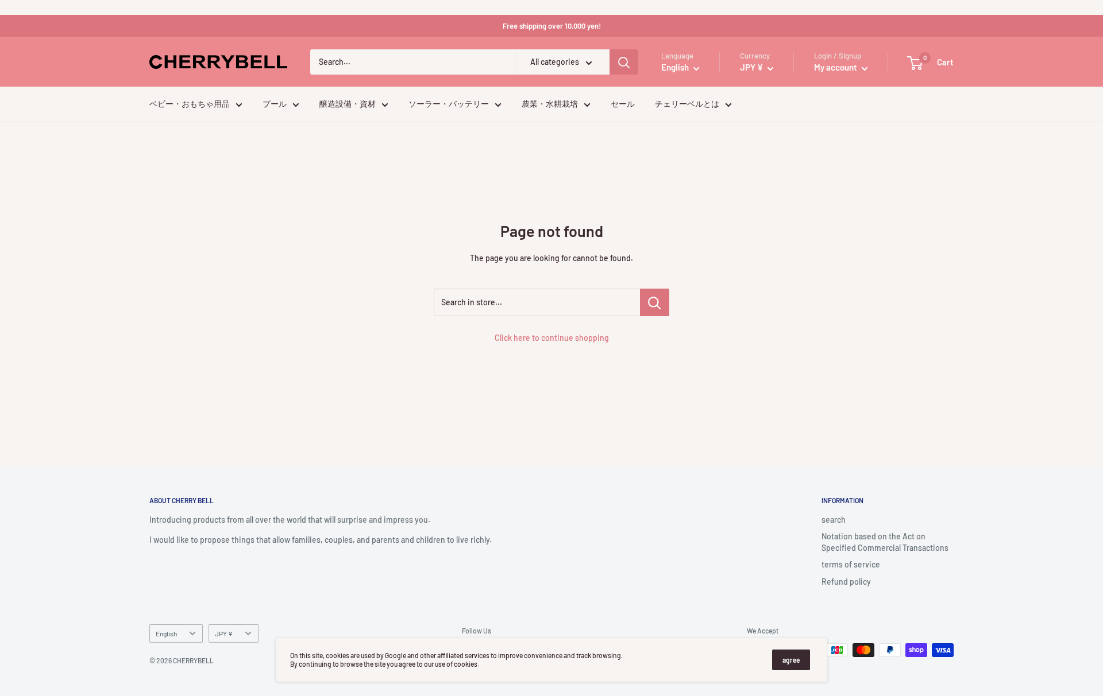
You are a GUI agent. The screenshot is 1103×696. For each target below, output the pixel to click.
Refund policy (846, 581)
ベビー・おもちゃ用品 (189, 104)
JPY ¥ (224, 633)
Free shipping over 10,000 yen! (552, 25)
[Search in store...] (654, 302)
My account (836, 68)
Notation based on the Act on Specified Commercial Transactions (885, 542)
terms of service (851, 564)
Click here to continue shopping (552, 338)
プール (275, 104)
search (834, 519)
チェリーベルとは (687, 104)
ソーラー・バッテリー (448, 104)
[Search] (624, 62)
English (166, 633)
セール (623, 104)
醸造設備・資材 (347, 104)
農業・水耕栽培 (550, 104)
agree (791, 660)
